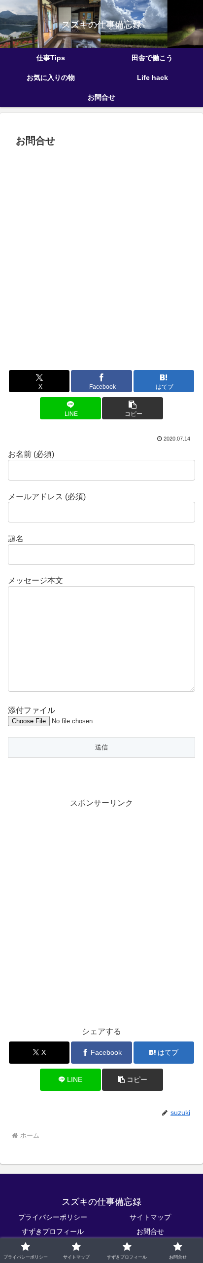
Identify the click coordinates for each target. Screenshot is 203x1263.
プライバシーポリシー (52, 1217)
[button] (132, 408)
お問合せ (150, 1231)
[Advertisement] (101, 257)
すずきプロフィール (53, 1231)
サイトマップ (150, 1217)
